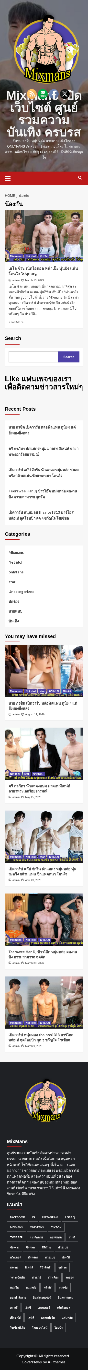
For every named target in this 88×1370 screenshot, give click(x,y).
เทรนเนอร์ (44, 1307)
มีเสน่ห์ (29, 1267)
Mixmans (16, 256)
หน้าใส (48, 1287)
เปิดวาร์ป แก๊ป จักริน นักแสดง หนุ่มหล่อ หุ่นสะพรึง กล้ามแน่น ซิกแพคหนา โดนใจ (44, 472)
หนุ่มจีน (14, 1287)
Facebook (17, 1217)
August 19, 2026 (34, 714)
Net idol (31, 256)
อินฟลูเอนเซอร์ (42, 1297)
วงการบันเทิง (17, 1277)
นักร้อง (14, 601)
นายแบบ (15, 611)
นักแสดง (33, 1257)
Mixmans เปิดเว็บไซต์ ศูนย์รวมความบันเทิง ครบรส (44, 114)
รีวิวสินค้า (45, 1267)
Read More (16, 322)
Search (13, 338)
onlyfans (16, 572)
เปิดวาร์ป (15, 1317)
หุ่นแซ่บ (63, 1287)
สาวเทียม (53, 1277)
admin (16, 280)
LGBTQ (70, 1217)
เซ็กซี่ (28, 1307)
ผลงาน (14, 1267)
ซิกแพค (30, 1247)
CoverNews (32, 1361)
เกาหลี (14, 1307)
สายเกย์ (36, 1277)
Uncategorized (21, 591)
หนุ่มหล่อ (31, 1287)
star (12, 582)
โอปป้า (59, 1327)
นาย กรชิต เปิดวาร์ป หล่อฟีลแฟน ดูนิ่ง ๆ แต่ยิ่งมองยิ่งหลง (42, 430)
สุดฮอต (70, 1277)
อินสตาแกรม (65, 1297)
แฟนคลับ (67, 1317)
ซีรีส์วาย (46, 1247)
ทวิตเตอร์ (15, 1257)
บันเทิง (43, 256)
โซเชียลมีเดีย (17, 1327)
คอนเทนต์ (56, 1237)
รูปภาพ (62, 1267)
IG (33, 1217)
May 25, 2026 (33, 797)
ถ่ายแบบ (63, 1247)
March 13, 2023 (34, 280)
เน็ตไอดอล (63, 1307)
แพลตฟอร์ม (48, 1317)
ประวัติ (66, 1257)
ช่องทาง (14, 1247)
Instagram (50, 1217)
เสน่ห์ (31, 1317)
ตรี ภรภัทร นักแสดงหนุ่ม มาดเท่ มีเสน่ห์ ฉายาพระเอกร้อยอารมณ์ (43, 451)
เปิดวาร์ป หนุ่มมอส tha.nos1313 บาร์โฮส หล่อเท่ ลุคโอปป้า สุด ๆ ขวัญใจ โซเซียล (41, 515)
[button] (10, 178)
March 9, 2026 (33, 1046)
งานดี (72, 1237)
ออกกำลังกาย (18, 1297)
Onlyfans (37, 1227)
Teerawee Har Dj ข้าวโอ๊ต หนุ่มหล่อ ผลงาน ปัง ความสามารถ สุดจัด (43, 494)
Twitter (16, 1237)
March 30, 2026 (34, 963)
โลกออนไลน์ (39, 1327)
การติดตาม (36, 1237)
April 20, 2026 (33, 880)
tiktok (56, 1227)
